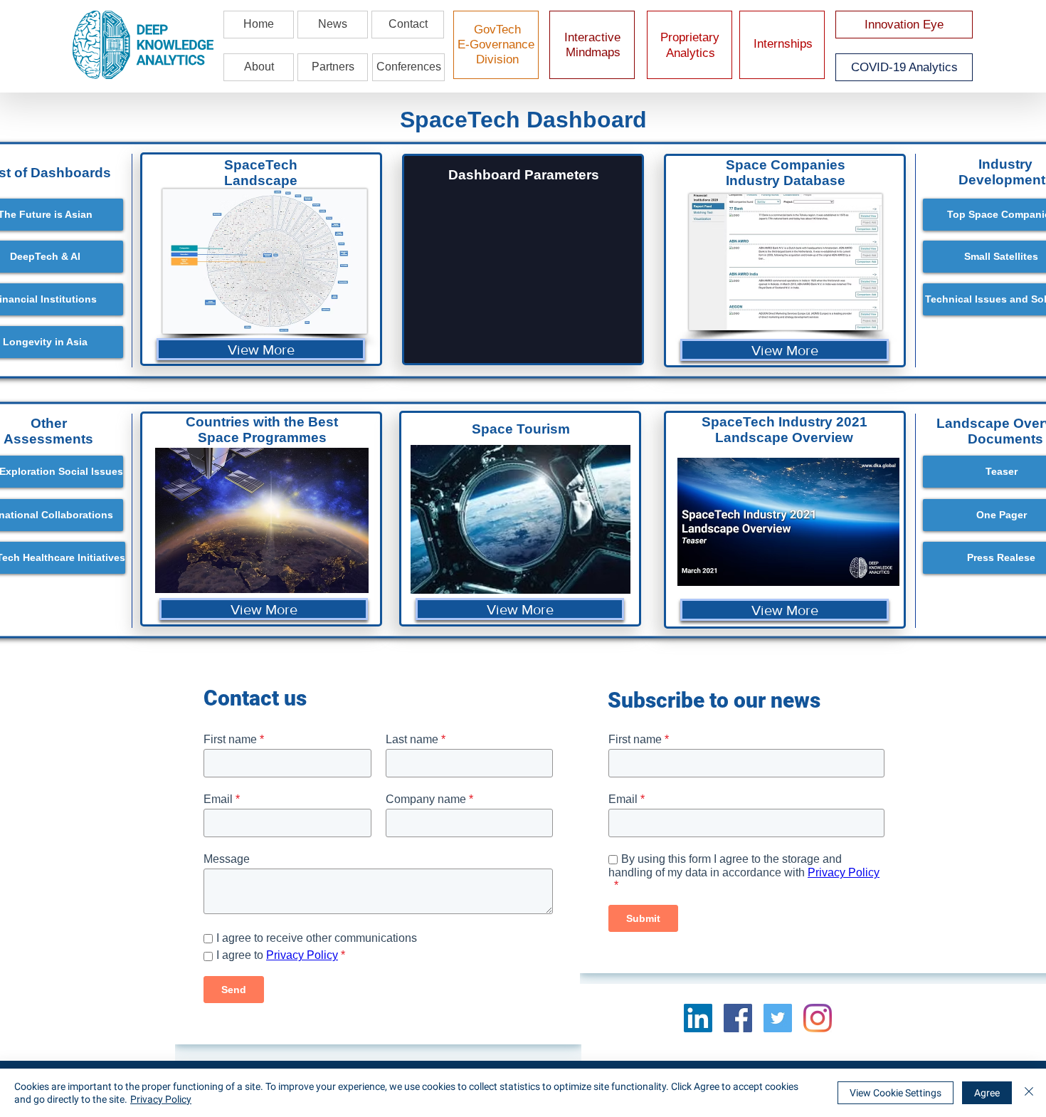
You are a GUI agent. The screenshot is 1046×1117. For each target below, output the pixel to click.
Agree (987, 1092)
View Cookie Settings (895, 1092)
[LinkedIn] (698, 1018)
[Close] (1028, 1093)
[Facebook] (738, 1018)
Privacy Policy (160, 1099)
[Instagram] (817, 1018)
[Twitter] (778, 1018)
